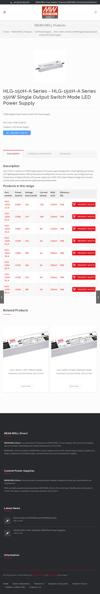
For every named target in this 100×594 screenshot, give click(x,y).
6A (41, 241)
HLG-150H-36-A (8, 265)
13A (42, 204)
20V (27, 228)
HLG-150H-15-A (8, 216)
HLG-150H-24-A (8, 240)
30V (27, 253)
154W (18, 289)
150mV (54, 204)
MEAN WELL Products (21, 31)
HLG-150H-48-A (8, 289)
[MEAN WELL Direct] (50, 12)
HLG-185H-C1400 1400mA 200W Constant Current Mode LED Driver (74, 372)
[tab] (13, 153)
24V (27, 241)
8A (41, 228)
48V (27, 289)
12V (27, 204)
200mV (54, 253)
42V (27, 277)
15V (27, 216)
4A (41, 265)
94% (62, 253)
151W (18, 241)
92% (62, 204)
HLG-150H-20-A (8, 228)
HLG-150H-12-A (8, 204)
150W (18, 204)
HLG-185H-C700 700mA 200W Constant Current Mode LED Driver (26, 372)
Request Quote (86, 204)
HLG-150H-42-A (8, 277)
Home (6, 31)
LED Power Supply (43, 31)
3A (41, 289)
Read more (26, 386)
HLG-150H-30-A (8, 253)
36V (27, 265)
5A (41, 253)
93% (62, 228)
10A (42, 216)
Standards (65, 153)
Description (13, 153)
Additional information (39, 153)
